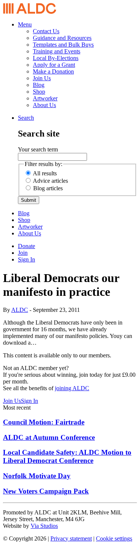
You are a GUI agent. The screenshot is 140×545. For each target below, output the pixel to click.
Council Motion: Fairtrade (43, 422)
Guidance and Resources (62, 38)
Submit (28, 200)
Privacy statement (71, 538)
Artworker (45, 98)
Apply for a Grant (54, 65)
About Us (44, 105)
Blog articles (48, 188)
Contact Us (46, 31)
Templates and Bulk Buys (63, 44)
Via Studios (44, 526)
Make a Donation (53, 71)
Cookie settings (114, 538)
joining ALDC (72, 388)
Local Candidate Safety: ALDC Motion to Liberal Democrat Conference (67, 456)
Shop (39, 91)
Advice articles (50, 181)
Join (23, 253)
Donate (26, 246)
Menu (25, 24)
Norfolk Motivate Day (37, 476)
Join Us (42, 78)
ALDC (19, 310)
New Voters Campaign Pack (46, 491)
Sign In (26, 259)
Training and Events (56, 51)
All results (45, 173)
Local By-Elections (55, 58)
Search (26, 118)
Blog (38, 85)
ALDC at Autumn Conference (49, 437)
